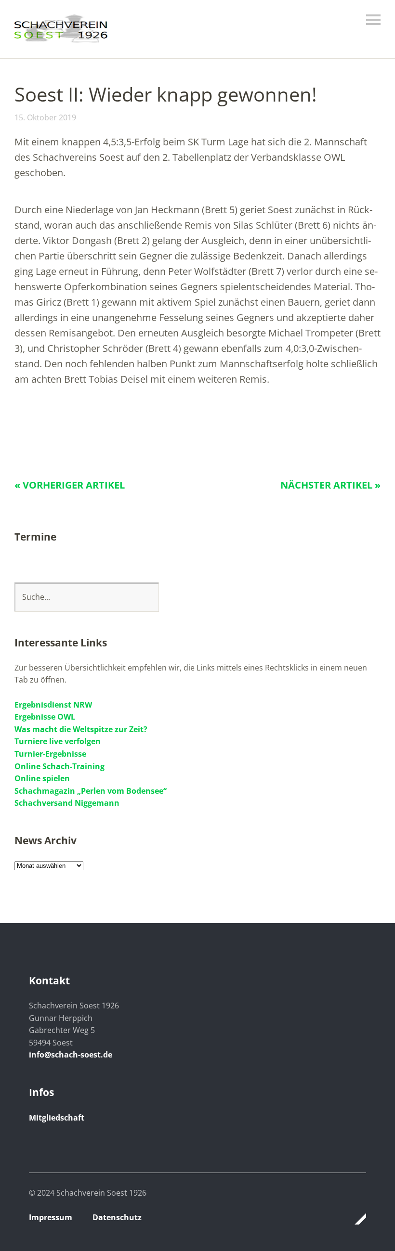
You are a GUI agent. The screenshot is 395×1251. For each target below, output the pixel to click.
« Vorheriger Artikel (69, 484)
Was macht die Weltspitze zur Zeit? (80, 729)
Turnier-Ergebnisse (50, 753)
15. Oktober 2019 (45, 117)
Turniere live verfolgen (57, 741)
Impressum (50, 1217)
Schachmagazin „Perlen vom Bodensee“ (90, 791)
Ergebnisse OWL (44, 716)
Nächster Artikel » (330, 484)
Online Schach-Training (59, 766)
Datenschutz (117, 1217)
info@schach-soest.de (70, 1054)
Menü (373, 19)
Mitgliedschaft (56, 1117)
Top (356, 1219)
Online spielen (42, 778)
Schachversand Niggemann (66, 803)
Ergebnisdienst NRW (53, 704)
